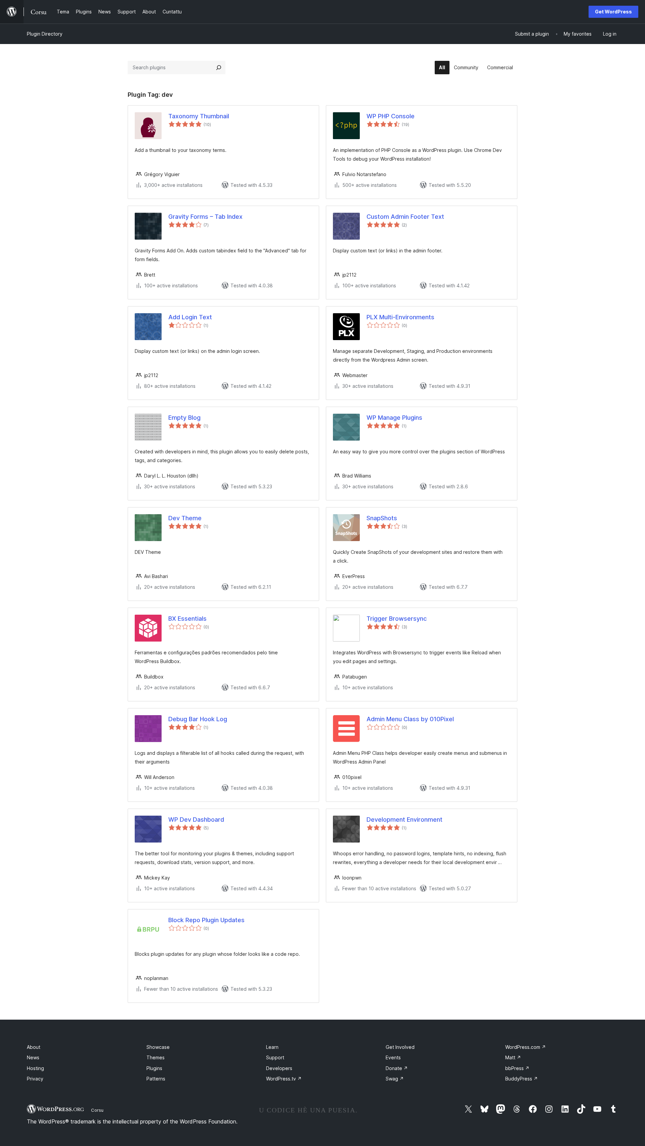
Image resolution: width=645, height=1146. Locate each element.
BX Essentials (187, 618)
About (33, 1047)
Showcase (158, 1047)
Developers (279, 1068)
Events (393, 1057)
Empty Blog (184, 417)
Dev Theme (185, 518)
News (33, 1057)
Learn (272, 1047)
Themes (155, 1057)
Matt (513, 1057)
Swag (395, 1078)
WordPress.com (525, 1047)
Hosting (35, 1068)
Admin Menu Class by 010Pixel (410, 719)
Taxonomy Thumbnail (198, 116)
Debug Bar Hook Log (197, 719)
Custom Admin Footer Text (405, 216)
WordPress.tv (284, 1078)
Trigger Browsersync (397, 618)
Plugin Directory (44, 34)
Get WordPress (613, 11)
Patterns (155, 1078)
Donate (397, 1068)
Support (275, 1057)
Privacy (35, 1078)
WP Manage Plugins (394, 417)
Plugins (154, 1068)
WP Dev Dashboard (196, 819)
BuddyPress (521, 1078)
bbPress (517, 1068)
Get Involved (400, 1047)
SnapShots (382, 518)
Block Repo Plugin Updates (206, 920)
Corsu (97, 1110)
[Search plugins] (218, 67)
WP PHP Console (391, 116)
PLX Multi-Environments (400, 317)
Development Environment (404, 819)
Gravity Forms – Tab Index (205, 216)
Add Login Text (190, 317)
